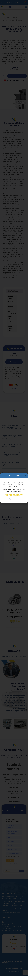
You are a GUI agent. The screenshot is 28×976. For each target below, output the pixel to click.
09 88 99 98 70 (14, 495)
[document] (14, 488)
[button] (25, 475)
